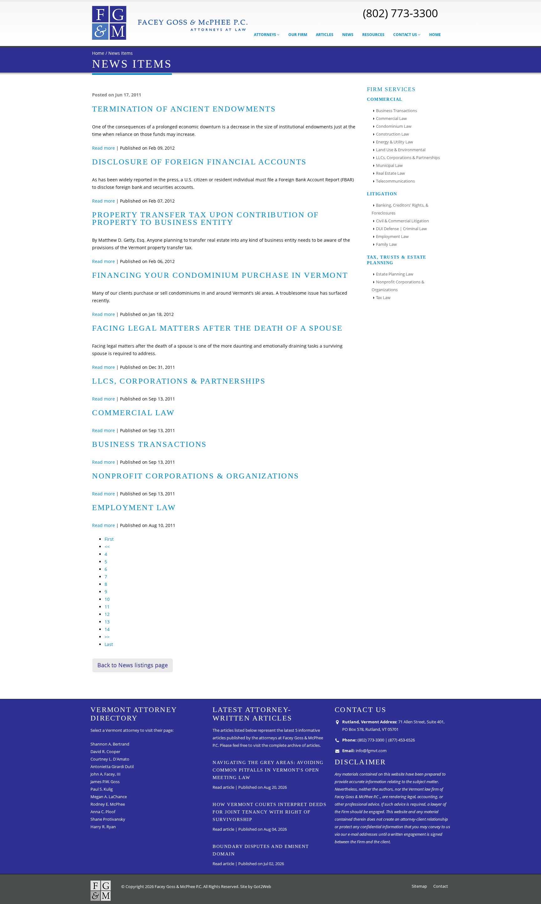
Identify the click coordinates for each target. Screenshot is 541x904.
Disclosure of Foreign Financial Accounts (199, 162)
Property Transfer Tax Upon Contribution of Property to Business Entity (205, 218)
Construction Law (392, 134)
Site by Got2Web (255, 886)
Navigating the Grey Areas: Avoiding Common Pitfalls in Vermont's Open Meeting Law (268, 770)
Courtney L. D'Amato (109, 759)
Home (435, 34)
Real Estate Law (390, 173)
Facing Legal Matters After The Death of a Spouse (217, 328)
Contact (440, 886)
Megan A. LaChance (108, 796)
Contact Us (405, 34)
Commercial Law (133, 412)
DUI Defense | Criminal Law (401, 228)
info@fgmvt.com (371, 750)
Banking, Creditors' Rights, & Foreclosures (400, 209)
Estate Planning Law (394, 274)
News (347, 34)
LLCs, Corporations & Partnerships (178, 381)
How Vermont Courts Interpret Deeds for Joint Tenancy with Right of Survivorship (269, 812)
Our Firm (297, 34)
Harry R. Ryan (103, 826)
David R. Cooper (105, 751)
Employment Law (134, 507)
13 (107, 622)
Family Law (386, 244)
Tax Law (383, 297)
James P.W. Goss (105, 781)
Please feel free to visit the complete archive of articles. (270, 745)
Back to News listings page (132, 665)
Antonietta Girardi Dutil (112, 766)
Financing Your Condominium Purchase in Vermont (220, 275)
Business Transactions (149, 444)
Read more (103, 148)
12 (107, 614)
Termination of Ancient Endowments (184, 109)
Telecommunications (395, 181)
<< (107, 547)
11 (107, 607)
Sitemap (419, 886)
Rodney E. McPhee (107, 804)
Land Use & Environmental (400, 149)
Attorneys (265, 34)
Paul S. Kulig (101, 789)
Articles (324, 34)
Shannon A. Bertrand (109, 744)
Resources (373, 34)
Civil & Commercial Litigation (402, 221)
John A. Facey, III (105, 774)
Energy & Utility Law (394, 142)
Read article (223, 787)
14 (107, 629)
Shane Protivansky (107, 819)
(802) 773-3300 (400, 12)
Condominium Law (393, 126)
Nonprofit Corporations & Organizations (195, 476)
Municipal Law (389, 165)
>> (107, 637)
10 (107, 599)
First (109, 539)
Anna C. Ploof (102, 811)
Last (109, 644)
